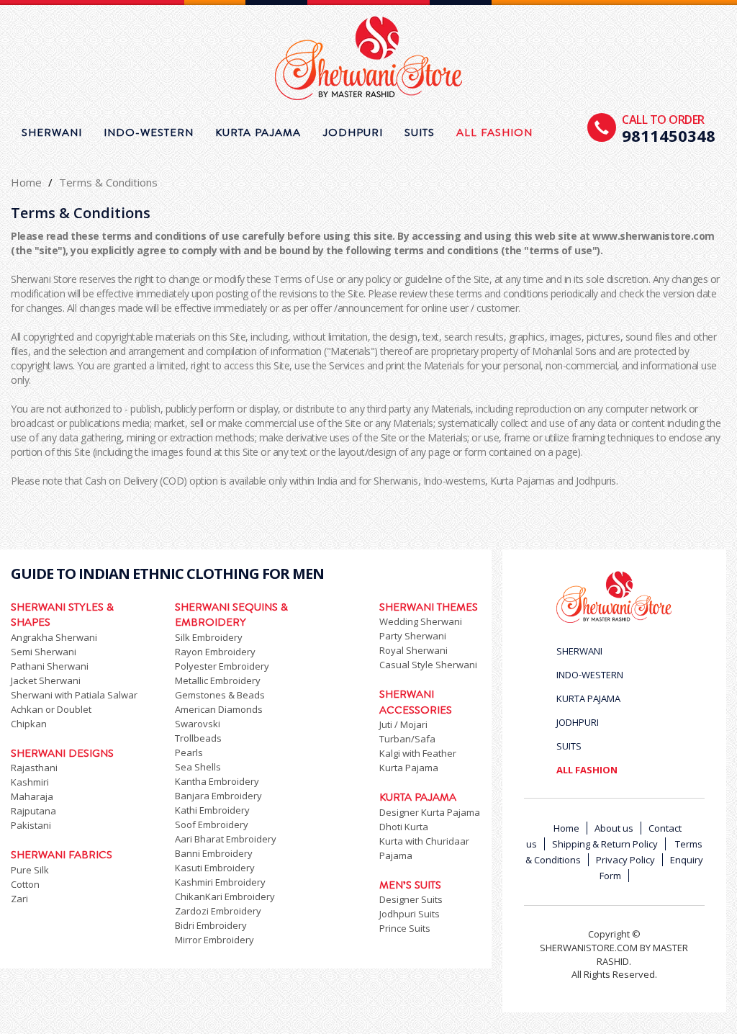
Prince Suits (404, 928)
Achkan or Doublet (51, 709)
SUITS (419, 132)
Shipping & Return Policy (605, 843)
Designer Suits (411, 899)
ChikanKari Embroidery (225, 896)
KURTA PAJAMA (258, 132)
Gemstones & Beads (220, 694)
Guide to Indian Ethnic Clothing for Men (167, 573)
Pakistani (31, 825)
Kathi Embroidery (212, 810)
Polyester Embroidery (222, 666)
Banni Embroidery (214, 853)
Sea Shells (198, 766)
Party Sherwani (412, 635)
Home (26, 182)
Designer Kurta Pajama (429, 812)
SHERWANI (52, 132)
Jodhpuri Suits (409, 913)
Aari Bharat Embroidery (225, 838)
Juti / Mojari (403, 724)
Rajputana (33, 810)
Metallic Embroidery (218, 680)
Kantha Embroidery (217, 781)
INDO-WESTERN (149, 132)
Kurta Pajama (408, 767)
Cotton (25, 884)
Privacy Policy (625, 859)
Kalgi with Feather (417, 753)
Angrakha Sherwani (54, 637)
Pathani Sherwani (50, 666)
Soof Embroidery (211, 824)
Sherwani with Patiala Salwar (74, 694)
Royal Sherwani (413, 650)
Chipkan (29, 723)
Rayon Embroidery (215, 651)
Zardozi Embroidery (218, 910)
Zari (19, 898)
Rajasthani (34, 767)
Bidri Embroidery (211, 925)
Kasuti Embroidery (215, 867)
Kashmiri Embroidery (220, 882)
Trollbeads (198, 738)
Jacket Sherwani (46, 680)
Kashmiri (30, 782)
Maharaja (32, 796)
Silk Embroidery (209, 637)
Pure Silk (30, 869)
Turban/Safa (407, 738)
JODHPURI (352, 132)
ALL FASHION (494, 132)
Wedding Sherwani (420, 621)
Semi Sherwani (43, 651)
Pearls (189, 752)
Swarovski (197, 723)
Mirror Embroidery (214, 939)
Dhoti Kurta (403, 826)
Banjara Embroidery (218, 795)
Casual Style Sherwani (428, 664)
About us (613, 828)
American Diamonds (219, 709)
